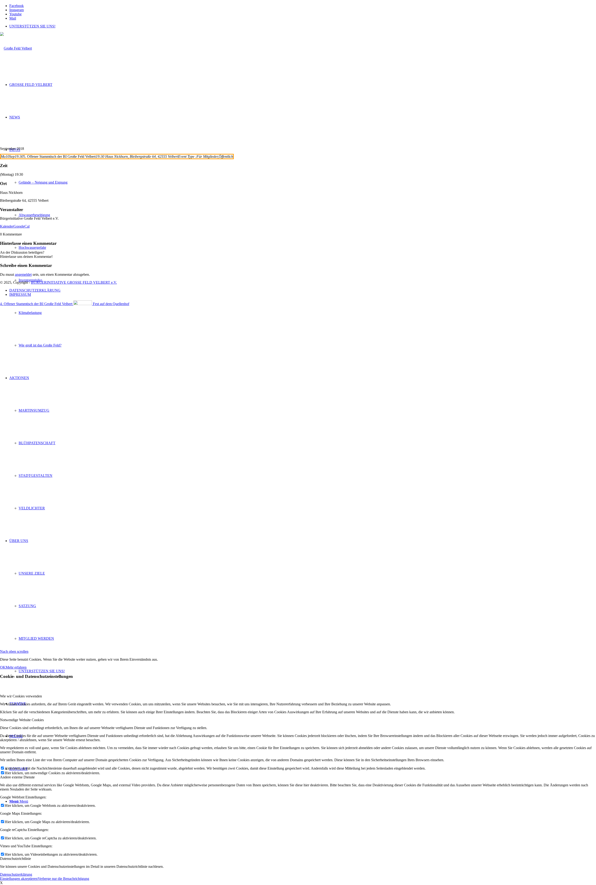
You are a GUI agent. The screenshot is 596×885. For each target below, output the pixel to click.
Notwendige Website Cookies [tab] (22, 720)
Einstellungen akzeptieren (19, 879)
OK (3, 667)
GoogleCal (22, 226)
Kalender (7, 226)
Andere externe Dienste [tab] (17, 777)
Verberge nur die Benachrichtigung (63, 879)
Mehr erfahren (16, 667)
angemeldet (23, 274)
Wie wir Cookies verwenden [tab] (21, 696)
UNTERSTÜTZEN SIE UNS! (32, 26)
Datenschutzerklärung (16, 874)
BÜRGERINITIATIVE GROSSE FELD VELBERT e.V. (74, 282)
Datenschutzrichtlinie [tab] (15, 859)
